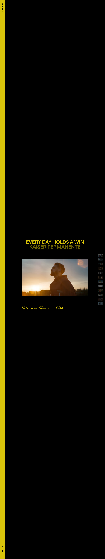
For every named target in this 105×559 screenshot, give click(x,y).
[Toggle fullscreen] (85, 293)
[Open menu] (2, 555)
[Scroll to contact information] (2, 7)
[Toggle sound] (82, 293)
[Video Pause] (55, 277)
